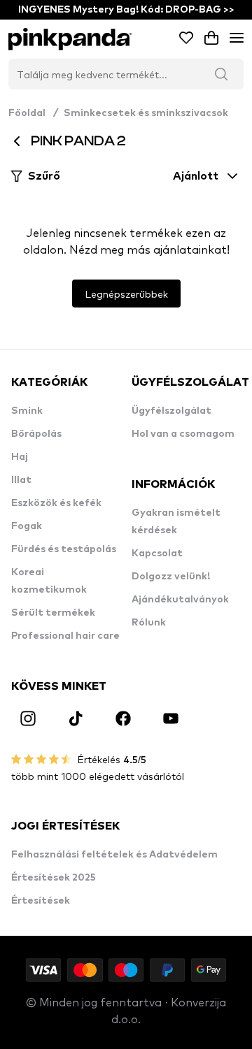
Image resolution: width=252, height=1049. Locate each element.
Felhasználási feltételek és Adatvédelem (114, 855)
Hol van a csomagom (183, 434)
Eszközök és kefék (56, 503)
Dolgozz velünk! (171, 576)
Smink (27, 411)
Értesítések (40, 901)
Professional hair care (65, 636)
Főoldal (33, 113)
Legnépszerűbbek (126, 293)
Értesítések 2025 (53, 878)
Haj (19, 457)
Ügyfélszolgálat (171, 411)
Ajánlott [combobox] (195, 176)
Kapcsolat (157, 553)
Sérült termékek (53, 613)
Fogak (26, 526)
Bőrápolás (36, 434)
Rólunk (149, 623)
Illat (21, 480)
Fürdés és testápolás (63, 549)
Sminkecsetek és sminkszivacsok (146, 113)
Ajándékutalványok (180, 600)
